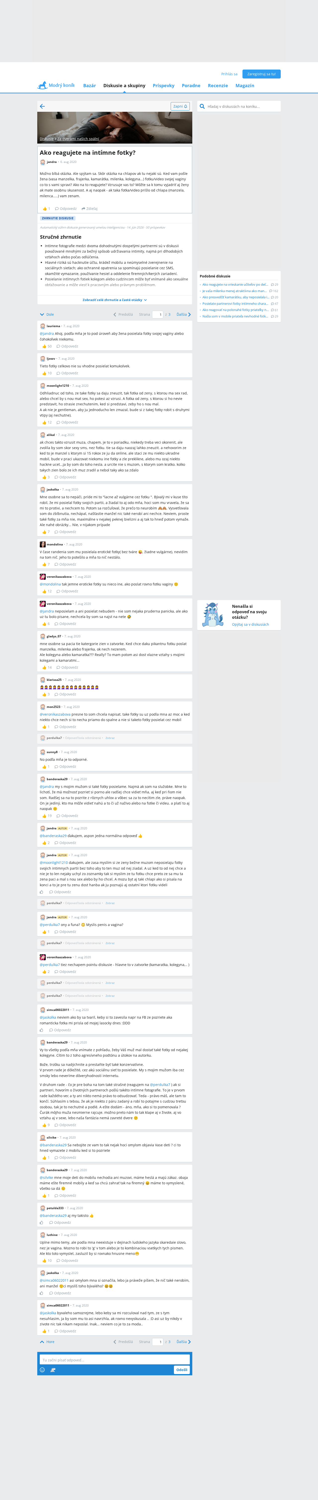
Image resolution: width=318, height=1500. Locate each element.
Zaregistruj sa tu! (261, 74)
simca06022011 (56, 1280)
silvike (48, 1177)
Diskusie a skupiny (124, 85)
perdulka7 (51, 924)
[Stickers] (52, 1370)
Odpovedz (68, 208)
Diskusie (47, 138)
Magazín (245, 85)
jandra (48, 333)
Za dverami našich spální (78, 138)
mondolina (52, 584)
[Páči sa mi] (43, 892)
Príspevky (163, 85)
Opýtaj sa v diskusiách (250, 624)
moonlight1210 (55, 862)
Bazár (89, 85)
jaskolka (49, 1017)
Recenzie (218, 85)
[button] (115, 300)
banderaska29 (55, 835)
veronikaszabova (57, 714)
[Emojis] (42, 1370)
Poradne (191, 85)
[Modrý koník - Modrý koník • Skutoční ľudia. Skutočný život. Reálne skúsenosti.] (56, 87)
